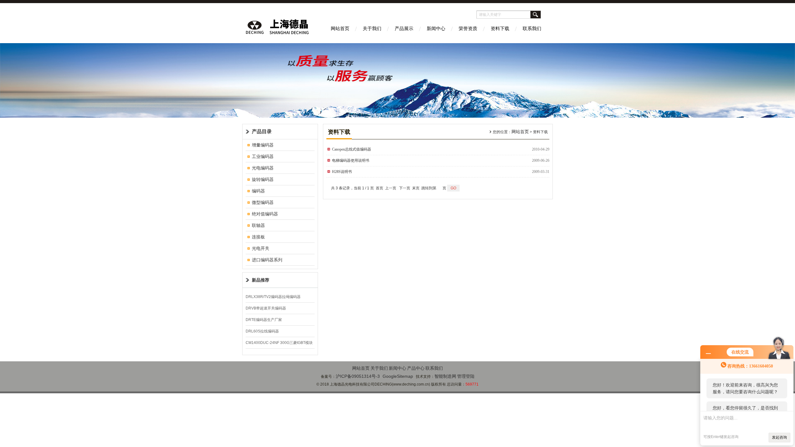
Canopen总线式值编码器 (351, 149)
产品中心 (416, 368)
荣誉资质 (468, 28)
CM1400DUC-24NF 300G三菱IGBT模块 (279, 343)
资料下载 (500, 28)
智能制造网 (445, 376)
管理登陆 (466, 376)
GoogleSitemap (398, 376)
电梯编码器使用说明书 (350, 160)
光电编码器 (263, 167)
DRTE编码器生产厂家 (264, 320)
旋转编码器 (263, 179)
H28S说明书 (342, 171)
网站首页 (340, 28)
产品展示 (404, 28)
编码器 (258, 190)
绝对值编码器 (265, 213)
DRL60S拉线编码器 (262, 331)
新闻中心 (436, 28)
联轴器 (258, 225)
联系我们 (532, 28)
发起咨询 (779, 437)
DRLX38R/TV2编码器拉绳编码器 (273, 297)
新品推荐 (260, 280)
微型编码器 (263, 202)
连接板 (258, 236)
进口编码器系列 (267, 259)
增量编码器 (263, 144)
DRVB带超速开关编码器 (266, 308)
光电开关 (260, 248)
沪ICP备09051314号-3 (358, 376)
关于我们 (372, 28)
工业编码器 (263, 156)
